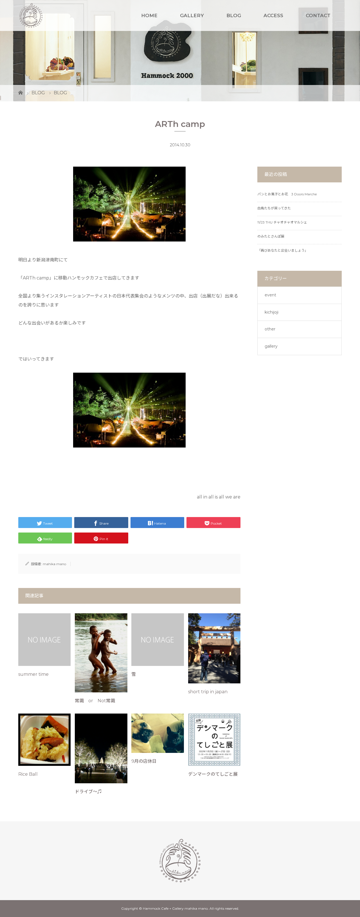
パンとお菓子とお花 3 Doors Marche (287, 194)
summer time (33, 674)
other (270, 329)
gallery (271, 346)
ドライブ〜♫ (88, 791)
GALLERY (192, 15)
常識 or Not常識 (95, 700)
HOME (149, 15)
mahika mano (54, 564)
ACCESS (273, 15)
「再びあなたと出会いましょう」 (282, 250)
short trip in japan (208, 691)
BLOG (233, 15)
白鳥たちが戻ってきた (274, 208)
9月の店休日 (144, 761)
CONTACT (318, 15)
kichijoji (271, 312)
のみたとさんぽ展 (270, 236)
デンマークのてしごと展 (213, 774)
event (270, 295)
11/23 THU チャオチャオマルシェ (282, 222)
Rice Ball (28, 774)
